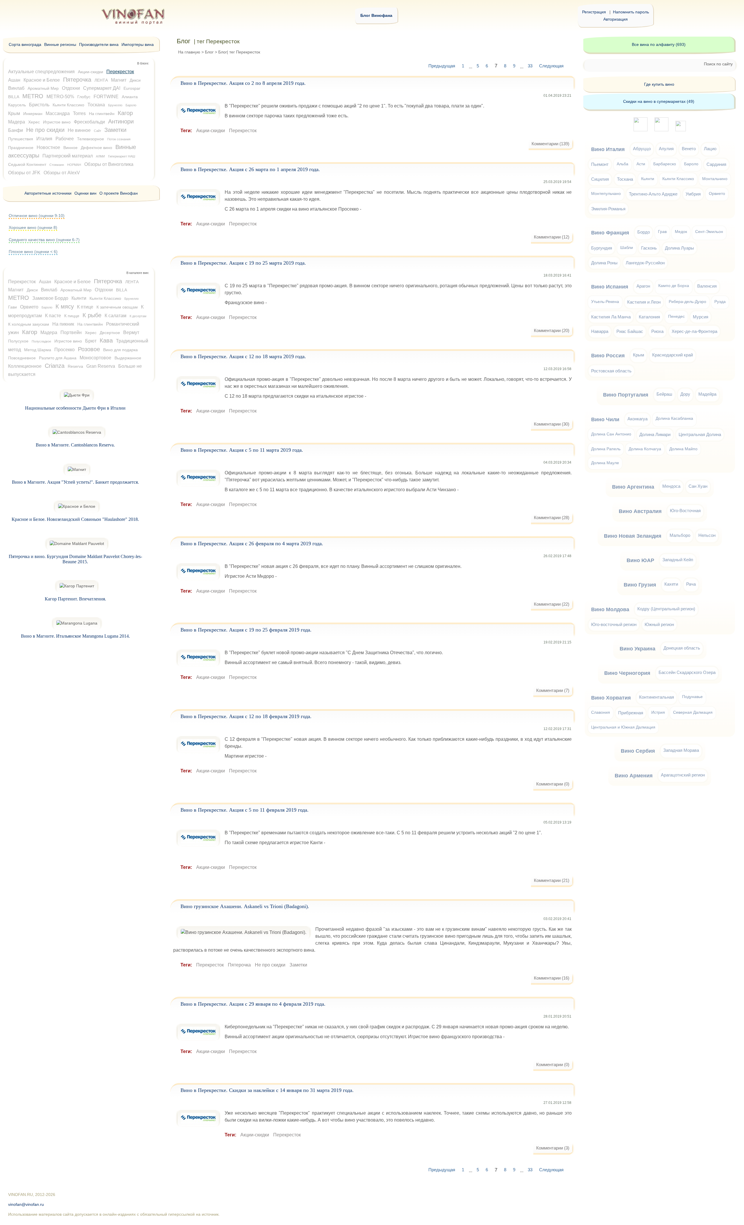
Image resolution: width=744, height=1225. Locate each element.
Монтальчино (714, 179)
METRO (32, 96)
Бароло (131, 105)
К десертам (138, 316)
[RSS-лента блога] (681, 129)
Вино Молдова (610, 609)
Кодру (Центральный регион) (666, 608)
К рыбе (92, 315)
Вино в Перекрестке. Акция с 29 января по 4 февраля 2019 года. (253, 1004)
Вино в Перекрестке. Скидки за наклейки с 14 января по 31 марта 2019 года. (267, 1090)
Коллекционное (25, 366)
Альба (622, 164)
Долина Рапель (605, 449)
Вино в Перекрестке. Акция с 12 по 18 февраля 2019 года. (246, 716)
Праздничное (20, 147)
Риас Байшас (629, 331)
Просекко (64, 349)
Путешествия (20, 139)
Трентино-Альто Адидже (653, 193)
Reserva (75, 366)
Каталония (649, 316)
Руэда (720, 301)
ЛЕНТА (101, 80)
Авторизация (615, 19)
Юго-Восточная (685, 510)
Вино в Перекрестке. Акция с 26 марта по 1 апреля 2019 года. (250, 169)
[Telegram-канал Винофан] (640, 129)
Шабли (626, 247)
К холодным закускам (28, 324)
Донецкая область (681, 647)
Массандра (58, 113)
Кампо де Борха (673, 286)
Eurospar (132, 88)
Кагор (125, 113)
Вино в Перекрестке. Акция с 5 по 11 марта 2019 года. (241, 450)
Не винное (79, 130)
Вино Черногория (627, 673)
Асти (640, 164)
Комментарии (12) (551, 236)
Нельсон (707, 535)
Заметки (298, 964)
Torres (79, 113)
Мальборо (680, 535)
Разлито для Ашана (57, 358)
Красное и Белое (42, 80)
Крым (14, 113)
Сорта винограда (25, 44)
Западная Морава (681, 750)
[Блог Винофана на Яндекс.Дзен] (661, 129)
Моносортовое (95, 357)
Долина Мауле (605, 463)
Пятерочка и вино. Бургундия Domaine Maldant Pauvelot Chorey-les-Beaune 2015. (75, 559)
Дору (685, 394)
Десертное (110, 332)
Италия (44, 138)
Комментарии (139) (550, 143)
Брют (90, 340)
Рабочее (65, 138)
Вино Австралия (640, 511)
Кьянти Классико (68, 105)
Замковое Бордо (50, 298)
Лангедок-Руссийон (645, 262)
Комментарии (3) (552, 1147)
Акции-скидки (210, 130)
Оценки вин (85, 193)
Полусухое (18, 341)
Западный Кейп (677, 559)
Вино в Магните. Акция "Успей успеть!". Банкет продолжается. (75, 482)
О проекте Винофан (118, 193)
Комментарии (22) (551, 604)
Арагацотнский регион (683, 774)
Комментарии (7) (552, 690)
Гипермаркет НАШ (121, 156)
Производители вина (99, 44)
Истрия (658, 712)
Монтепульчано (606, 193)
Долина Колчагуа (645, 449)
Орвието (29, 306)
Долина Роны (604, 262)
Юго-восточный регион (613, 624)
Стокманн (56, 164)
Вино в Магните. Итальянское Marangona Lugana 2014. (75, 636)
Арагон (643, 286)
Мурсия (700, 316)
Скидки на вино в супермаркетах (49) (658, 101)
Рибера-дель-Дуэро (687, 301)
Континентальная (656, 697)
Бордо (643, 231)
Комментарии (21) (551, 880)
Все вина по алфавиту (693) (659, 44)
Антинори (121, 121)
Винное (70, 147)
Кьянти (78, 298)
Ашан (14, 80)
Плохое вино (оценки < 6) (33, 251)
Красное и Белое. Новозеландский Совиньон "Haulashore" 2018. (75, 519)
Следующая (551, 65)
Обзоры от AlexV (62, 172)
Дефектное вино (96, 147)
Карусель (17, 105)
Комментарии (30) (551, 424)
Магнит (118, 80)
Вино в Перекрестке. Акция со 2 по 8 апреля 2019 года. (243, 83)
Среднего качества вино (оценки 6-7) (44, 239)
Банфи (15, 130)
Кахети (671, 584)
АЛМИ (100, 156)
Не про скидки (270, 964)
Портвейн (71, 332)
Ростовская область (611, 370)
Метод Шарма (37, 349)
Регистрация (594, 12)
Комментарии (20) (551, 330)
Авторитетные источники (47, 193)
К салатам (115, 315)
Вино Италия (608, 149)
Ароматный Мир (43, 88)
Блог (209, 52)
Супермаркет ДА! (101, 88)
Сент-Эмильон (709, 231)
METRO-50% (60, 96)
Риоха (657, 331)
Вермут (131, 332)
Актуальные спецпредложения (41, 71)
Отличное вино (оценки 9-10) (37, 215)
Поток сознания (118, 139)
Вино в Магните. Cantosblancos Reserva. (75, 444)
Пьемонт (600, 164)
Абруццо (642, 148)
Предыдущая (441, 65)
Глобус (83, 96)
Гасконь (649, 247)
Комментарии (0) (552, 783)
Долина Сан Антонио (611, 434)
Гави (12, 307)
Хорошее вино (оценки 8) (33, 227)
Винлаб (16, 88)
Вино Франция (610, 233)
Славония (600, 712)
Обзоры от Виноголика (108, 164)
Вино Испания (609, 287)
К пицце (71, 315)
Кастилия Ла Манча (611, 316)
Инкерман (32, 113)
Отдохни (71, 88)
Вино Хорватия (611, 698)
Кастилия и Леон (644, 301)
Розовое (89, 349)
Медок (681, 231)
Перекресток (243, 130)
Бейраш (664, 394)
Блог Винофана (376, 15)
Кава (106, 340)
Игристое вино (57, 122)
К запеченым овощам (117, 307)
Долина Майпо (683, 449)
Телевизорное (90, 139)
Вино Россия (608, 355)
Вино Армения (634, 776)
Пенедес (676, 316)
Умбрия (693, 193)
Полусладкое (41, 341)
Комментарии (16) (551, 977)
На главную (189, 52)
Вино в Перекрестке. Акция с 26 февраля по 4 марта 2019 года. (251, 543)
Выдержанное (128, 358)
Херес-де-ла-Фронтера (694, 331)
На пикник (63, 324)
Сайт (97, 130)
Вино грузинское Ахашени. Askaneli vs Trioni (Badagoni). (244, 906)
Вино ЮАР (640, 560)
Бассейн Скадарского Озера (687, 672)
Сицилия (600, 179)
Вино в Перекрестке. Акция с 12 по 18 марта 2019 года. (243, 356)
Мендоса (671, 486)
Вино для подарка (120, 349)
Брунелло (115, 105)
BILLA (13, 96)
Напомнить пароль (631, 12)
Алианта (130, 96)
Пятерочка (239, 964)
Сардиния (716, 164)
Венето (689, 148)
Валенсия (707, 286)
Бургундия (601, 247)
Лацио (710, 148)
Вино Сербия (638, 751)
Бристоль (39, 104)
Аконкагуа (637, 418)
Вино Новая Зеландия (632, 536)
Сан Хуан (697, 486)
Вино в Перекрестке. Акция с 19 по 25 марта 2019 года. (243, 263)
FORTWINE (106, 96)
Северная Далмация (693, 712)
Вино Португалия (625, 395)
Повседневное (22, 358)
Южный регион (659, 624)
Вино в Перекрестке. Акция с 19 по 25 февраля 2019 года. (246, 630)
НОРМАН (74, 164)
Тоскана (96, 104)
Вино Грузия (640, 585)
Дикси (135, 80)
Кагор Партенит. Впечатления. (75, 598)
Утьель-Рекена (605, 301)
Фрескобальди (89, 121)
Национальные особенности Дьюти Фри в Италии (75, 408)
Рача (691, 584)
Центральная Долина (700, 434)
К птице (85, 306)
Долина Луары (679, 247)
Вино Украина (637, 649)
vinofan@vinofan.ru (26, 1204)
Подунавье (692, 697)
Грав (662, 231)
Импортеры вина (137, 44)
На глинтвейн (102, 113)
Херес (34, 122)
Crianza (55, 366)
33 (530, 65)
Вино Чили (605, 419)
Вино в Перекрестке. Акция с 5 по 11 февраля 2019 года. (244, 810)
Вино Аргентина (633, 487)
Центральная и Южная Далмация (623, 727)
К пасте (53, 315)
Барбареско (664, 164)
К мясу (65, 306)
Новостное (48, 147)
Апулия (666, 148)
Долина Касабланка (674, 418)
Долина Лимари (654, 434)
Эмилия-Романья (608, 208)
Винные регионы (60, 44)
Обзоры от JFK (24, 172)
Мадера (16, 121)
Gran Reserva (100, 366)
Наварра (599, 331)
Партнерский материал (67, 155)
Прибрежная (630, 712)
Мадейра (707, 394)
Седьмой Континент (27, 164)
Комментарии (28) (551, 517)
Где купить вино (659, 84)
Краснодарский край (672, 354)
